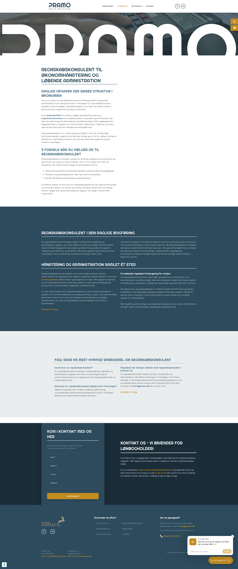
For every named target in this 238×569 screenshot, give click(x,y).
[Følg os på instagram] (52, 531)
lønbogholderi (54, 115)
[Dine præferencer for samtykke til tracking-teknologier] (4, 564)
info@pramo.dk (142, 386)
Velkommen (107, 6)
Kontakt (149, 6)
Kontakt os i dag (49, 309)
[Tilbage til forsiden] (60, 6)
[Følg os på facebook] (43, 531)
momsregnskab (49, 279)
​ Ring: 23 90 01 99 (171, 536)
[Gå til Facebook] (177, 6)
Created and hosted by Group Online (182, 552)
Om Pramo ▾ (136, 6)
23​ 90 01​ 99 (160, 473)
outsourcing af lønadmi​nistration (155, 470)
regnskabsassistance (52, 118)
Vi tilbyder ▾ (122, 6)
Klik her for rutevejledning (80, 556)
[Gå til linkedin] (183, 6)
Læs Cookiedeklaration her (53, 556)
